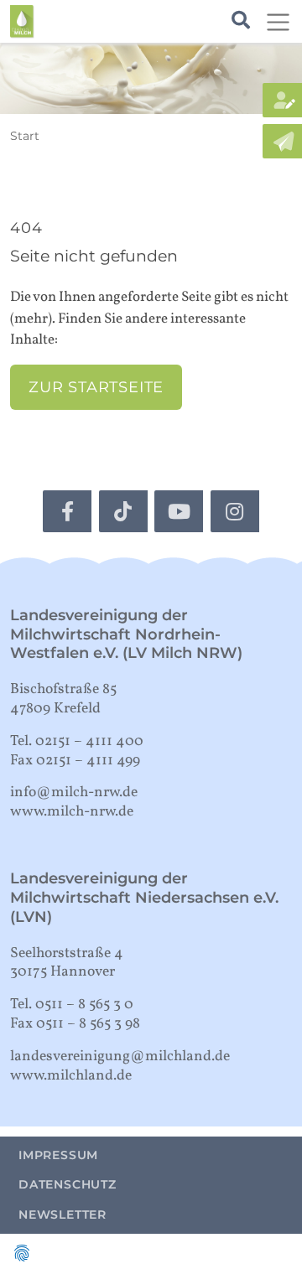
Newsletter (62, 1214)
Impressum (58, 1155)
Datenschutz (67, 1184)
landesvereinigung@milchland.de (120, 1056)
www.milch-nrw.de (71, 811)
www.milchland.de (71, 1075)
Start (24, 135)
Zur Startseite (96, 387)
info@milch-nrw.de (74, 792)
